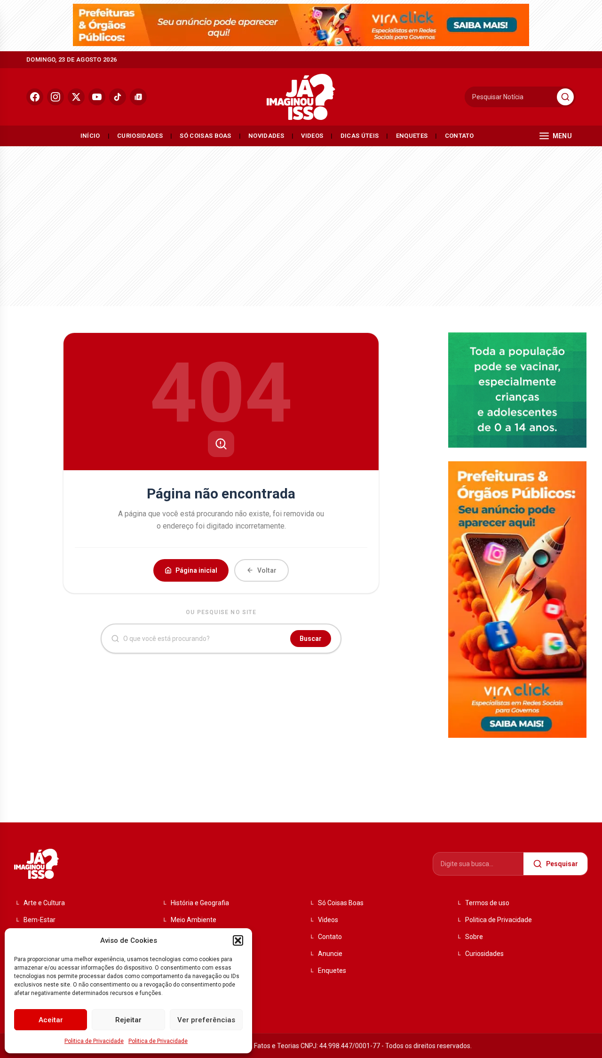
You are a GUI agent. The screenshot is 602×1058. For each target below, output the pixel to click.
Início (90, 135)
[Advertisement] (301, 224)
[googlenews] (138, 96)
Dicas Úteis (360, 135)
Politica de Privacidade (94, 1041)
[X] (76, 96)
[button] (238, 940)
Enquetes (412, 135)
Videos (312, 135)
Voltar (267, 570)
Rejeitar (128, 1020)
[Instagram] (55, 96)
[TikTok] (117, 96)
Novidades (266, 135)
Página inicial (196, 570)
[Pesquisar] (565, 96)
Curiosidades (140, 135)
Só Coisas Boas (205, 135)
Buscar (311, 638)
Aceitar (51, 1020)
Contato (459, 135)
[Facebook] (34, 96)
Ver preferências (206, 1020)
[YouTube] (96, 96)
